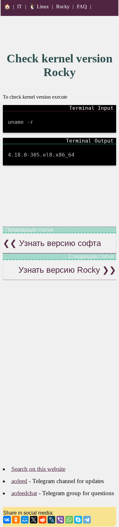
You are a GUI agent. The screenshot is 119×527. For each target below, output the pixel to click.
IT (19, 6)
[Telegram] (87, 519)
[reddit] (42, 519)
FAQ (82, 6)
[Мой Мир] (25, 519)
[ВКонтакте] (7, 519)
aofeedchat (24, 493)
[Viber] (60, 519)
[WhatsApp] (69, 519)
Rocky (62, 6)
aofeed (19, 481)
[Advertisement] (59, 380)
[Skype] (78, 519)
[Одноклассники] (16, 519)
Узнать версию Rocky (60, 269)
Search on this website (38, 469)
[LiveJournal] (51, 519)
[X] (33, 519)
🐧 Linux (39, 6)
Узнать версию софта (59, 243)
